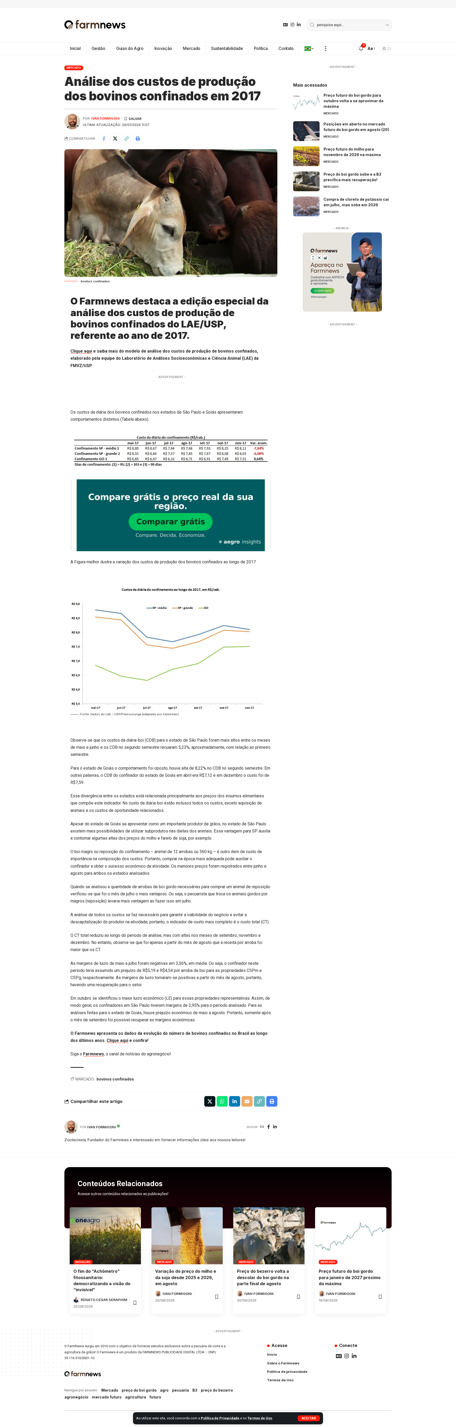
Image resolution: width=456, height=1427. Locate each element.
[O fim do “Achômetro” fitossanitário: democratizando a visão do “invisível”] (105, 1235)
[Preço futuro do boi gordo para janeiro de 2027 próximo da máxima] (350, 1235)
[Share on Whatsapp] (222, 1101)
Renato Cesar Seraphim (104, 1300)
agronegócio (76, 1397)
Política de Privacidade (220, 1418)
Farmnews (93, 1053)
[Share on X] (115, 138)
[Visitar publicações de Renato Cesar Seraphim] (76, 1300)
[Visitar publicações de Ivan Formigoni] (72, 121)
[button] (309, 1418)
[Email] (247, 1101)
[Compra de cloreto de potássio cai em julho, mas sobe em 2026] (306, 206)
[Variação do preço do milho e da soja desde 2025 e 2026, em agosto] (187, 1235)
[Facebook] (268, 1127)
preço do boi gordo (139, 1390)
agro (164, 1390)
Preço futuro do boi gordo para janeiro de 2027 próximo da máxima (350, 1277)
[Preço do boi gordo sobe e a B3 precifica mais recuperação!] (306, 181)
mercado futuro (107, 1397)
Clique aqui (81, 351)
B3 (194, 1390)
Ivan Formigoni (105, 118)
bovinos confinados (115, 1079)
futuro (155, 1397)
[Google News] (285, 24)
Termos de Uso (260, 1418)
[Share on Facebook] (103, 138)
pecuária (180, 1390)
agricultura (135, 1397)
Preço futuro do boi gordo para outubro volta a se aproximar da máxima (353, 101)
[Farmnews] (95, 25)
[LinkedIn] (299, 24)
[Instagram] (292, 24)
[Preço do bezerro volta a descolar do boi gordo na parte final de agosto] (269, 1235)
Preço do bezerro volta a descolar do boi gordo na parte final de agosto (263, 1277)
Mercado (73, 67)
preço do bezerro (217, 1390)
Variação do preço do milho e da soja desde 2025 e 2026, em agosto (185, 1277)
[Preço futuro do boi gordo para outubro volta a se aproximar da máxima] (306, 102)
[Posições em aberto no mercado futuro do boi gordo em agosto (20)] (306, 131)
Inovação (83, 1262)
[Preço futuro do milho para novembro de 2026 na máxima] (306, 156)
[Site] (262, 1127)
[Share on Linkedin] (234, 1101)
